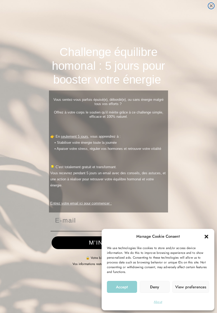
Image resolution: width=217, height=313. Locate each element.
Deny (154, 287)
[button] (206, 236)
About (158, 301)
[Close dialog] (211, 6)
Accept (122, 287)
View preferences (190, 287)
